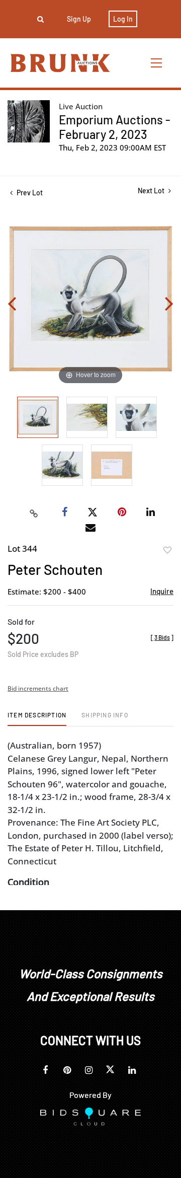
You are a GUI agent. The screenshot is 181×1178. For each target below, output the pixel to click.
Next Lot (152, 190)
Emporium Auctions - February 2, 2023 (114, 126)
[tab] (37, 718)
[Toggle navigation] (157, 62)
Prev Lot (29, 192)
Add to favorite (167, 550)
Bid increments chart (38, 688)
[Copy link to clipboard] (34, 512)
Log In (123, 19)
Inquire (161, 591)
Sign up (79, 19)
